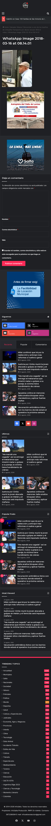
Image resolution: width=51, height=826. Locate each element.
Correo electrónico (10, 230)
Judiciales (7, 718)
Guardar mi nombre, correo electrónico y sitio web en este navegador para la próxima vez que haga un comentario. (24, 254)
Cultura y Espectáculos (12, 714)
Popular (23, 344)
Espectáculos (8, 761)
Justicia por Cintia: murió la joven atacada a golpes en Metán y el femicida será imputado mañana (33, 366)
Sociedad (7, 686)
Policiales (7, 694)
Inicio (6, 27)
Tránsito (6, 757)
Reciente (8, 344)
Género (6, 690)
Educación (7, 777)
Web (3, 240)
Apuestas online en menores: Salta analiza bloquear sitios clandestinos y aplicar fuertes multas (37, 497)
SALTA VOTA (8, 781)
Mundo (6, 702)
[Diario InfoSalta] (25, 5)
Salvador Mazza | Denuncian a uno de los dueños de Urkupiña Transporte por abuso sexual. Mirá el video (25, 29)
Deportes (7, 706)
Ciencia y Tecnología (11, 789)
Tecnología (7, 737)
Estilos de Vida (9, 749)
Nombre (6, 219)
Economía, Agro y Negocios (14, 722)
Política (6, 698)
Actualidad (7, 671)
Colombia (7, 796)
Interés (6, 730)
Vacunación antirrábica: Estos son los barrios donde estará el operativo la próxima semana (32, 410)
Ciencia (6, 773)
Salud (5, 710)
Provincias (7, 726)
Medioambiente (9, 765)
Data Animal (8, 741)
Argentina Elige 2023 (11, 785)
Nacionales (7, 682)
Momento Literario (10, 792)
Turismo (6, 769)
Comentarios (41, 344)
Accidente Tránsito (10, 745)
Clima (5, 733)
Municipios (7, 675)
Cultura (6, 753)
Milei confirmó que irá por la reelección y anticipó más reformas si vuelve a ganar (31, 355)
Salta (5, 678)
